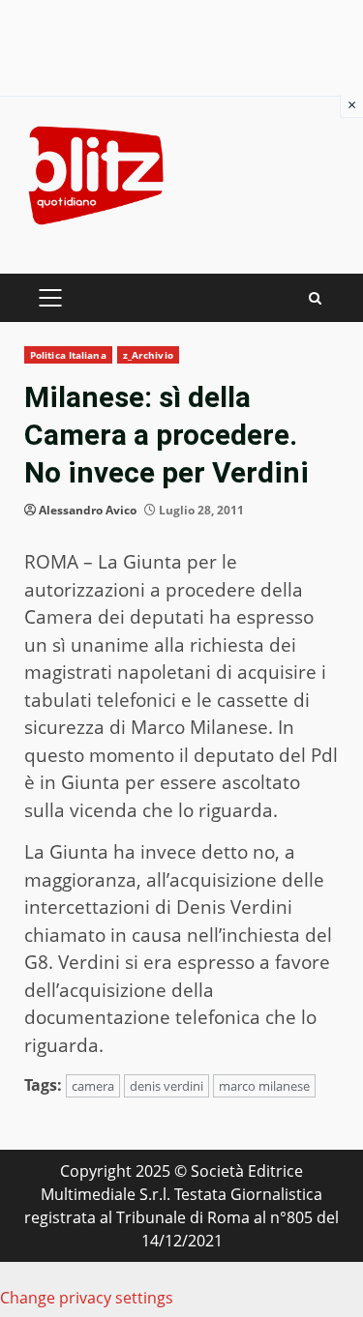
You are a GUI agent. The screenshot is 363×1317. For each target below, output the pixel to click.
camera (93, 1086)
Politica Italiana (68, 355)
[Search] (315, 298)
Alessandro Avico (87, 510)
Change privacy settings (86, 1297)
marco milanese (264, 1086)
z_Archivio (148, 355)
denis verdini (166, 1086)
